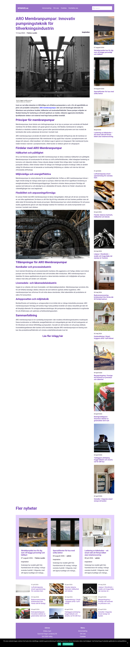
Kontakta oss (73, 8)
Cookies (64, 8)
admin (69, 556)
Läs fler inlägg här (53, 336)
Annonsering (46, 8)
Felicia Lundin (32, 33)
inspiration (86, 32)
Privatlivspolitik (67, 644)
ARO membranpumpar (48, 108)
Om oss (56, 8)
